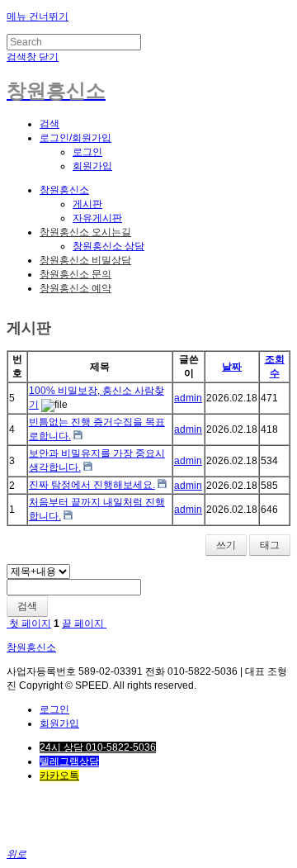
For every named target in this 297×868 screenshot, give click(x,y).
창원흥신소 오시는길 (85, 232)
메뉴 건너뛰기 (37, 16)
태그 (270, 545)
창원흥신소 (64, 190)
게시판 (87, 204)
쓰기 (226, 545)
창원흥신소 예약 (75, 288)
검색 (27, 606)
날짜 (232, 366)
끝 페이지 (84, 623)
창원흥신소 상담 (108, 246)
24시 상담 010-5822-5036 (98, 747)
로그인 (87, 152)
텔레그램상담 (69, 761)
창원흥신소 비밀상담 (85, 260)
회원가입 (92, 166)
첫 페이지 (29, 623)
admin (188, 398)
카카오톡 (59, 775)
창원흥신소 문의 (75, 274)
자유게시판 (97, 218)
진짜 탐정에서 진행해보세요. (92, 485)
